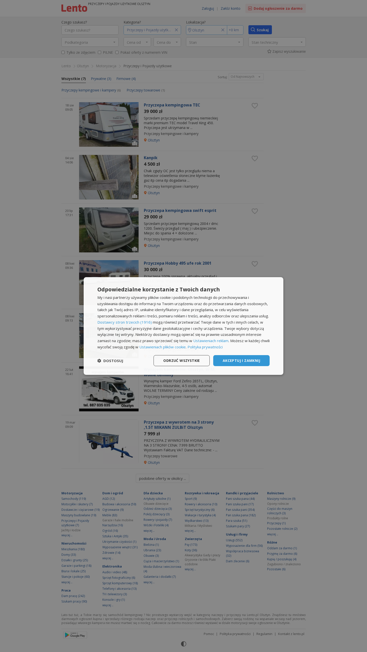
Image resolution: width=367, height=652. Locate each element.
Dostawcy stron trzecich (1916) (124, 322)
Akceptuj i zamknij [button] (241, 360)
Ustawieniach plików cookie (162, 346)
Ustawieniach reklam (210, 340)
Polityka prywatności (205, 346)
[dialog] (183, 326)
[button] (110, 360)
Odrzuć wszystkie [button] (181, 360)
